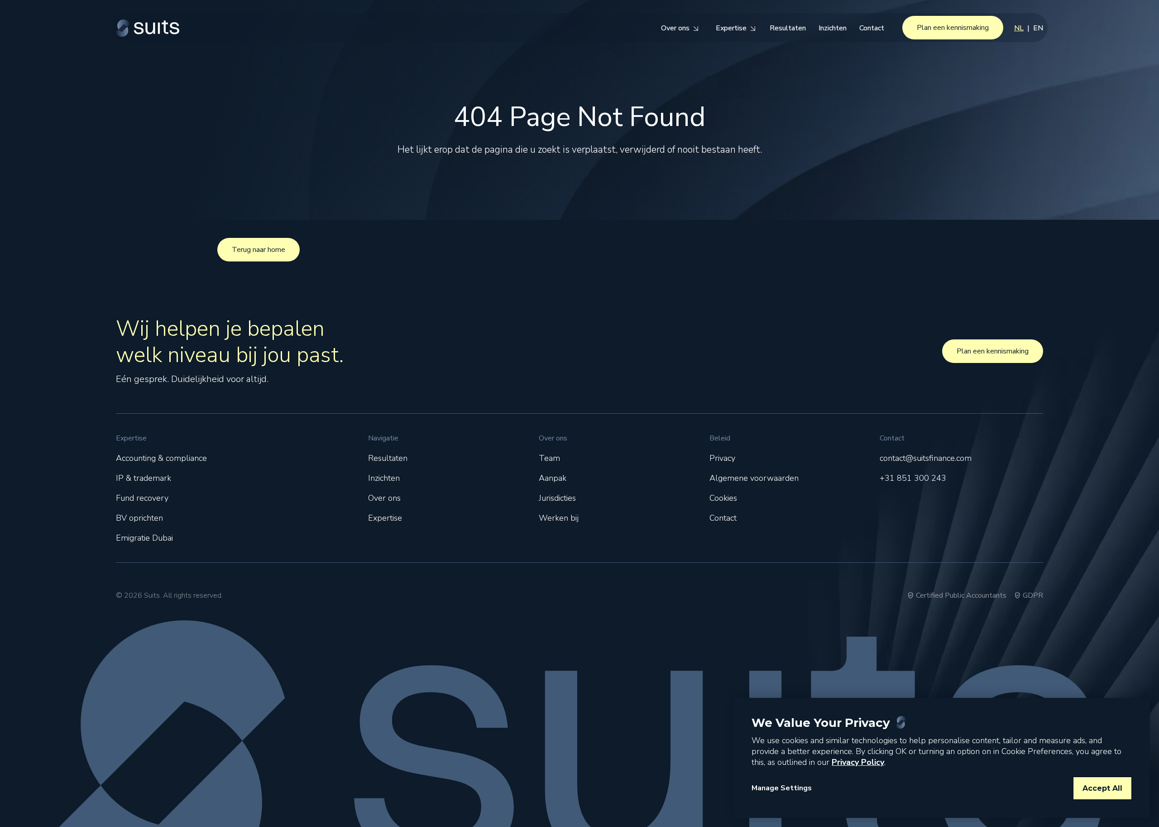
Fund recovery (142, 498)
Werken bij (559, 517)
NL (1019, 28)
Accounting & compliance (161, 458)
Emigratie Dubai (144, 537)
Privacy (722, 458)
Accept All (1102, 788)
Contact (723, 517)
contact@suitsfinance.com (926, 458)
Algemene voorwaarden (754, 478)
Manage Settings (782, 788)
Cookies (723, 498)
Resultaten (387, 458)
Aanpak (552, 478)
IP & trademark (143, 478)
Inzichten (384, 478)
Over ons (384, 498)
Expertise (385, 517)
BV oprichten (139, 517)
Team (549, 458)
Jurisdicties (557, 498)
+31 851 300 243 (913, 478)
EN (1038, 28)
